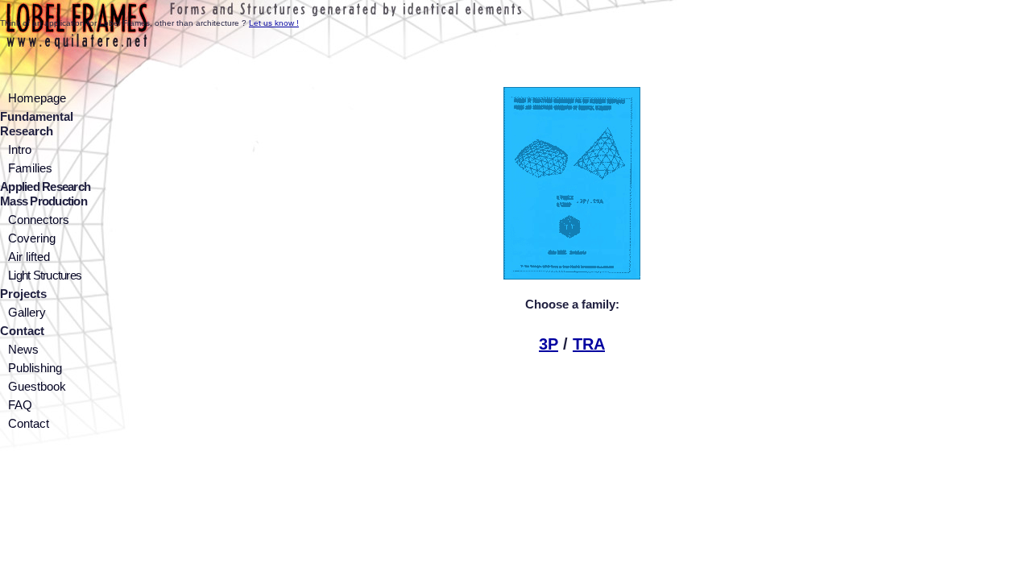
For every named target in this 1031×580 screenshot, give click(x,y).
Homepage (37, 98)
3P (548, 344)
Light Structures (44, 275)
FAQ (20, 405)
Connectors (38, 219)
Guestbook (37, 386)
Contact (28, 423)
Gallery (27, 312)
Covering (32, 238)
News (23, 349)
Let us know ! (274, 23)
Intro (19, 149)
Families (30, 168)
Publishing (35, 368)
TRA (589, 344)
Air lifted (29, 256)
